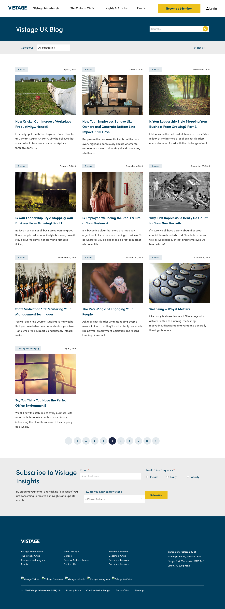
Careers (68, 555)
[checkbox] (176, 476)
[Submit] (205, 28)
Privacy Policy (73, 590)
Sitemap (139, 590)
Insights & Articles (116, 8)
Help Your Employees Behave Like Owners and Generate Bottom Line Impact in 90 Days (108, 126)
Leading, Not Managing (28, 348)
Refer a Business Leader (77, 560)
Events (141, 8)
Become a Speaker (119, 560)
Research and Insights (33, 560)
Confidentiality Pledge (98, 590)
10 (147, 440)
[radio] (156, 477)
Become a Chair (117, 555)
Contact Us (70, 564)
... (86, 440)
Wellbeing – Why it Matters (169, 308)
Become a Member (179, 8)
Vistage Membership (47, 8)
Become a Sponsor (119, 564)
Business (21, 69)
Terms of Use (122, 590)
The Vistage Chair (82, 8)
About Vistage (71, 551)
